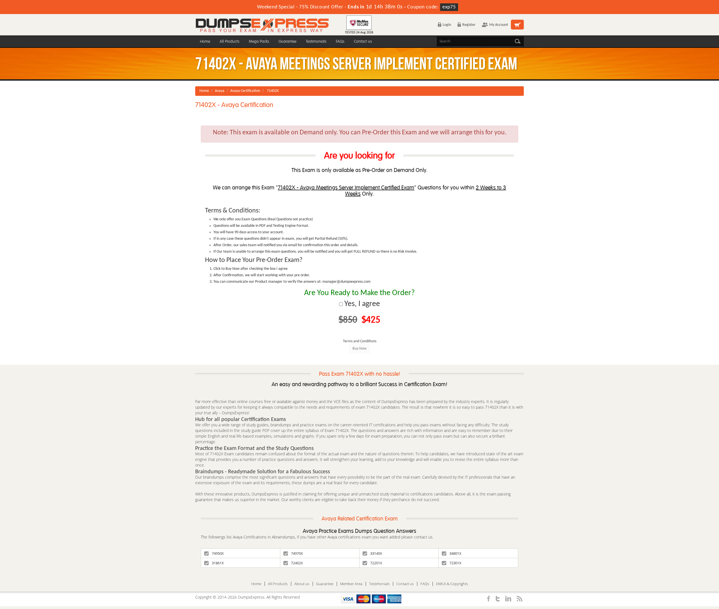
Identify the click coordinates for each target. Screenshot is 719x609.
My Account (498, 25)
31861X (218, 562)
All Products (229, 41)
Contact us (363, 41)
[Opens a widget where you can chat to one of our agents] (680, 577)
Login (447, 25)
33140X (376, 553)
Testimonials (316, 41)
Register (468, 25)
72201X (376, 562)
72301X (455, 562)
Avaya (219, 91)
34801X (455, 553)
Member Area (351, 584)
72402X (297, 562)
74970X (297, 553)
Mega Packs (259, 41)
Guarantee (287, 41)
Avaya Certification (245, 91)
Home (205, 41)
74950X (218, 553)
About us (301, 584)
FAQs (340, 41)
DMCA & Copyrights (452, 584)
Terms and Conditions (359, 341)
